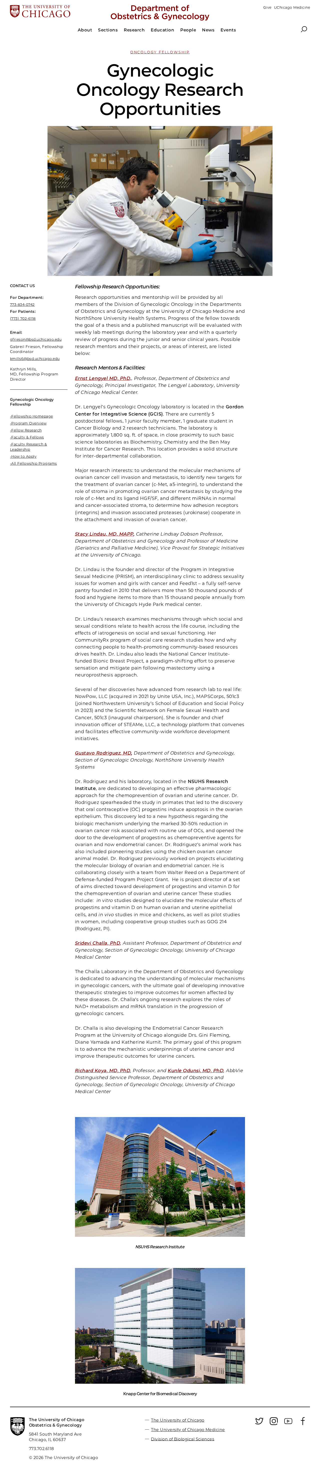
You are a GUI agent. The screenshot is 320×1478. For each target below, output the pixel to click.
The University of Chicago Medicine (188, 1429)
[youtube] (288, 1424)
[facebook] (303, 1424)
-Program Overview (28, 423)
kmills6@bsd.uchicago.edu (35, 358)
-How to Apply (23, 456)
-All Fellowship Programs (33, 463)
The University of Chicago (177, 1420)
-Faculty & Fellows (27, 437)
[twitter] (259, 1424)
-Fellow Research (26, 430)
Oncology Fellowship (160, 52)
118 (33, 318)
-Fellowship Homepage (31, 416)
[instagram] (273, 1424)
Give (267, 7)
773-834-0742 (22, 304)
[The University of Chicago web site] (59, 11)
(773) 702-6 (20, 318)
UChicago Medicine (292, 7)
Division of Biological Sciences (182, 1439)
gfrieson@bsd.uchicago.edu (36, 339)
